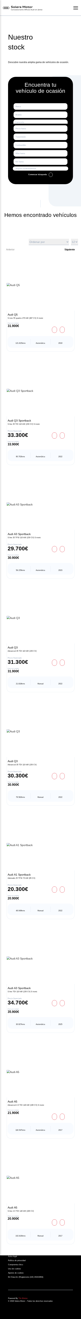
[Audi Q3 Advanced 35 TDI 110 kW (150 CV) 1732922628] (41, 618)
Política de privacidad (17, 1260)
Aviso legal (12, 1256)
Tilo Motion (23, 1298)
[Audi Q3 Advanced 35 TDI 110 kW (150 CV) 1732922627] (41, 731)
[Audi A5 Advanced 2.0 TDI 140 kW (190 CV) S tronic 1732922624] (41, 1072)
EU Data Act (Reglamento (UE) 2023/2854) (25, 1277)
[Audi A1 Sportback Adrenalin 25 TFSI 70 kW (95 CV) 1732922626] (41, 844)
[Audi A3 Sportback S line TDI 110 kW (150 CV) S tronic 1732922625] (41, 958)
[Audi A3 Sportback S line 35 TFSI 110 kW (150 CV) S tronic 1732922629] (41, 504)
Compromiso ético (15, 1265)
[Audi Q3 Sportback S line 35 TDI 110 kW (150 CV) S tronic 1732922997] (41, 390)
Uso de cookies (14, 1269)
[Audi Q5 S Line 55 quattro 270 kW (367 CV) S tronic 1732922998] (41, 285)
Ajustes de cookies (16, 1273)
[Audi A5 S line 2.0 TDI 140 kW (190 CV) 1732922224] (41, 1177)
